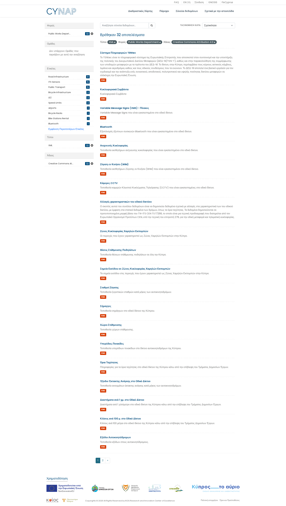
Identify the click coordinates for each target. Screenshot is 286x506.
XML (103, 80)
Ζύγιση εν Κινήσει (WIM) (114, 164)
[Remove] (114, 42)
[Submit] (152, 25)
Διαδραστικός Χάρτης (140, 11)
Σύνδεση (199, 2)
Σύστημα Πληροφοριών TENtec (118, 53)
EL (189, 2)
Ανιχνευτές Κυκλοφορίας (114, 145)
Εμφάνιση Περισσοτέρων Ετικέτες (66, 129)
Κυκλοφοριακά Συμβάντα (114, 89)
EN (184, 2)
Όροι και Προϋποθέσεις (230, 500)
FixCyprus (227, 2)
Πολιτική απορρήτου (209, 500)
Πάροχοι (164, 11)
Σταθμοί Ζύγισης (109, 287)
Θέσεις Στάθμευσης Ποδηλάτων (118, 250)
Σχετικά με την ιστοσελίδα (219, 11)
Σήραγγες (105, 306)
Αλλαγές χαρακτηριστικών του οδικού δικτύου (126, 201)
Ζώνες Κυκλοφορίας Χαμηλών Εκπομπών (124, 231)
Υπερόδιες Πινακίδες (112, 343)
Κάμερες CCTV (109, 183)
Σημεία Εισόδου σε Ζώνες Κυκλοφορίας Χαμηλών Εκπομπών (135, 269)
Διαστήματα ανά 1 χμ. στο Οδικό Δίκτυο (122, 400)
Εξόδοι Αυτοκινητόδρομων (115, 437)
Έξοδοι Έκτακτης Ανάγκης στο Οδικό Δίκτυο (125, 381)
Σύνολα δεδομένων (187, 11)
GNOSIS (212, 2)
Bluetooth (106, 127)
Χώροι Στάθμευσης (111, 325)
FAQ (176, 2)
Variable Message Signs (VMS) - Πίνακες (124, 108)
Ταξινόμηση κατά (190, 25)
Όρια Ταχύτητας (109, 362)
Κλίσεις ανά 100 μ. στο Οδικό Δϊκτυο (120, 418)
